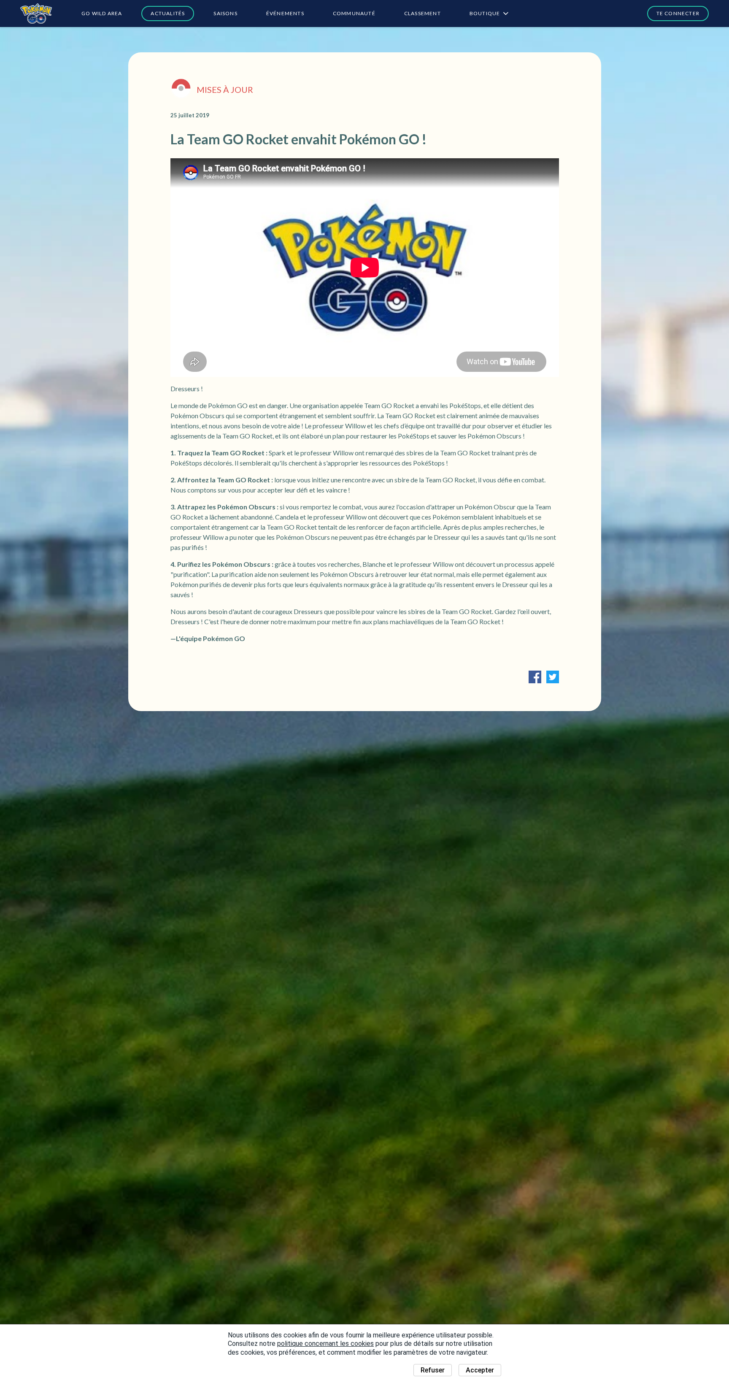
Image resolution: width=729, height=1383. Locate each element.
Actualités (168, 13)
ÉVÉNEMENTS (285, 13)
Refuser (433, 1370)
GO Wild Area (101, 13)
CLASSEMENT (422, 13)
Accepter (480, 1370)
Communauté (354, 13)
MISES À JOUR (225, 89)
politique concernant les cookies (325, 1344)
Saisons (225, 13)
